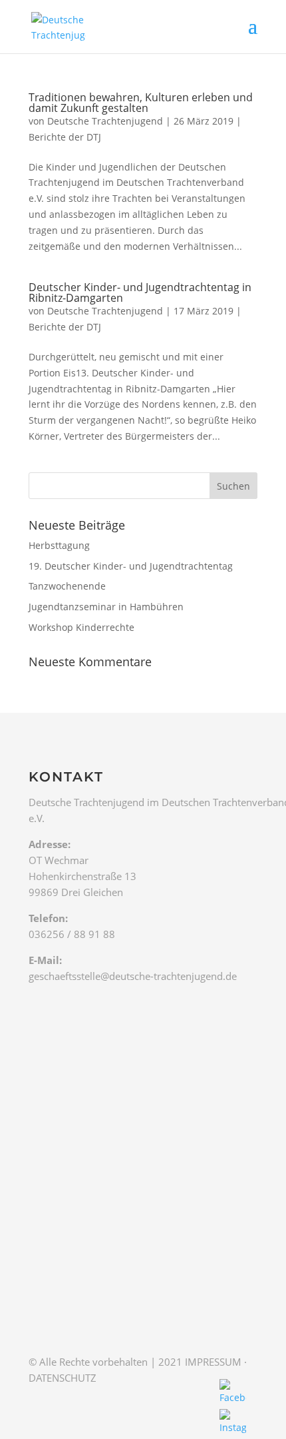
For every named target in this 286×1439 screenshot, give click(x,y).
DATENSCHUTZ (62, 1377)
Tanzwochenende (67, 586)
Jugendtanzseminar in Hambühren (106, 606)
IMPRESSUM (213, 1361)
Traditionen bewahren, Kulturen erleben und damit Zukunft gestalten (141, 102)
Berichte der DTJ (65, 137)
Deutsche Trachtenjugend (105, 121)
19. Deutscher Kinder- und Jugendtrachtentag (131, 566)
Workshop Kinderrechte (81, 627)
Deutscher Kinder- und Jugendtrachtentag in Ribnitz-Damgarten (140, 292)
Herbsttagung (59, 545)
